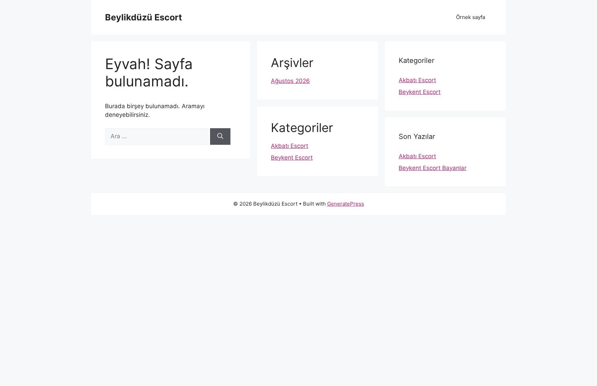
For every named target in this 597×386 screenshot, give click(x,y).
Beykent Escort (292, 157)
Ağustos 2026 (290, 80)
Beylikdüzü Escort (143, 17)
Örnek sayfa (470, 17)
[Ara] (220, 136)
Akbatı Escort (289, 145)
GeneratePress (345, 203)
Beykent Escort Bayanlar (432, 167)
